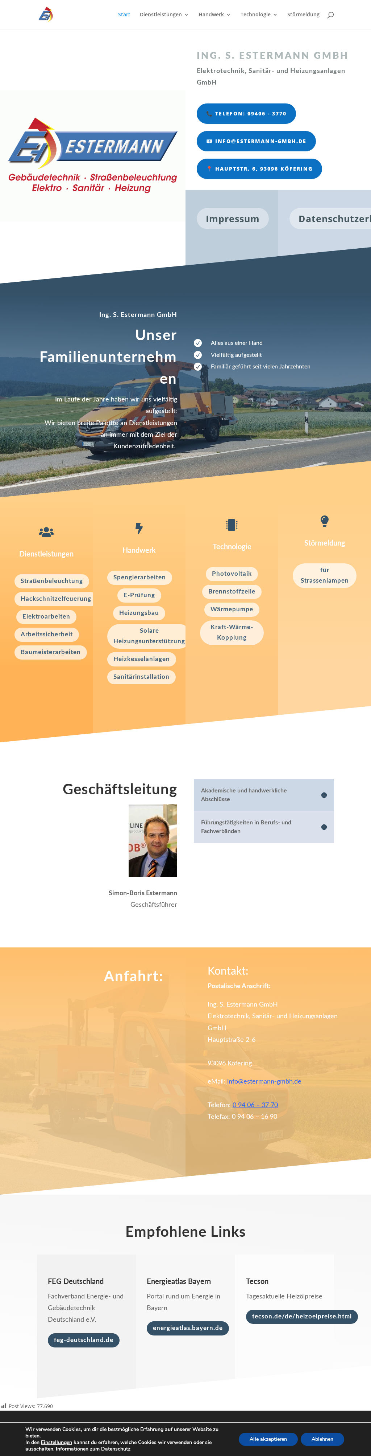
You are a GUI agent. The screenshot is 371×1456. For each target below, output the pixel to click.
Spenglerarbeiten (139, 577)
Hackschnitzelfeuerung (56, 599)
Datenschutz (115, 1448)
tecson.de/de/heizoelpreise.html (302, 1316)
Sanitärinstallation (141, 677)
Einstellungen (56, 1442)
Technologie (256, 15)
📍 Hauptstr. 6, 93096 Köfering (259, 168)
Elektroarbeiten (46, 616)
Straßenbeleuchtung (52, 581)
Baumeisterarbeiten (51, 652)
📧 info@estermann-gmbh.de (256, 141)
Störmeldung (303, 15)
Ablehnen (322, 1439)
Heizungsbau (139, 613)
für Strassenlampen (325, 575)
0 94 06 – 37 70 (255, 1105)
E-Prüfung (139, 595)
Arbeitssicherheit (47, 634)
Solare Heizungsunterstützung (149, 636)
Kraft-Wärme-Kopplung (231, 632)
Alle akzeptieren (268, 1439)
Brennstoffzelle (231, 591)
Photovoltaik (232, 574)
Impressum (233, 218)
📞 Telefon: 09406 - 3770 (246, 113)
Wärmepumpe (231, 609)
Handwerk (211, 15)
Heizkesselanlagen (141, 659)
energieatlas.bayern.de (188, 1328)
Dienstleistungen (161, 15)
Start (124, 15)
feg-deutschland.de (83, 1340)
